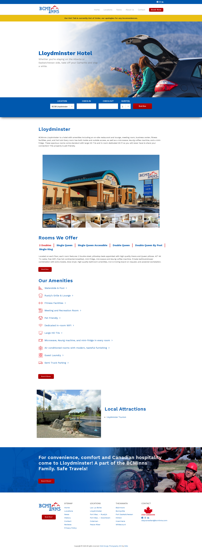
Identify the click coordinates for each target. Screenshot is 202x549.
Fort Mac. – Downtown (100, 518)
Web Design (104, 546)
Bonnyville (120, 511)
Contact (141, 10)
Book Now (156, 10)
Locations (108, 10)
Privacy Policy (70, 528)
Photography (113, 546)
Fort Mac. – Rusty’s (98, 514)
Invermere (120, 521)
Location (62, 101)
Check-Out (108, 101)
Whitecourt (121, 524)
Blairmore (120, 508)
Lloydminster (96, 511)
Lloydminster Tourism (116, 417)
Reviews (67, 524)
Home (97, 10)
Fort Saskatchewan (124, 514)
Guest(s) (125, 101)
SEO (120, 546)
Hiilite (126, 546)
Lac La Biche (96, 508)
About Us (130, 10)
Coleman (94, 521)
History (67, 518)
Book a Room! (46, 481)
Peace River (95, 524)
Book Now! (49, 517)
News (119, 10)
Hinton (119, 518)
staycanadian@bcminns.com (154, 520)
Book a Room (46, 376)
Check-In (86, 101)
